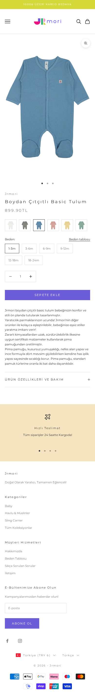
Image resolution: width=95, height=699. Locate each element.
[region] (47, 428)
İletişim (10, 573)
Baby (8, 506)
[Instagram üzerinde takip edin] (20, 640)
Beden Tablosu (16, 558)
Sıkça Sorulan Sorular (20, 566)
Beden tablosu (79, 239)
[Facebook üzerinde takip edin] (7, 640)
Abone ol (22, 623)
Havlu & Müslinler (17, 513)
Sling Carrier (14, 520)
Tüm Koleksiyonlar (18, 528)
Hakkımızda (13, 551)
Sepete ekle (47, 295)
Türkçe (68, 655)
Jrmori (11, 194)
